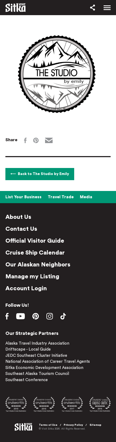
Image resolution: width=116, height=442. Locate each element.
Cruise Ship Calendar (35, 253)
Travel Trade (61, 197)
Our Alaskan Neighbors (37, 265)
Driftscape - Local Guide (28, 349)
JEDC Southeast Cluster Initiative (36, 356)
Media (86, 197)
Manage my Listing (32, 276)
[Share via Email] (49, 140)
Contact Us (21, 229)
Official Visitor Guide (34, 241)
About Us (18, 217)
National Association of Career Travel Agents (47, 361)
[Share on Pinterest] (36, 140)
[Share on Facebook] (25, 140)
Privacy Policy (73, 425)
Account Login (26, 288)
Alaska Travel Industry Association (37, 343)
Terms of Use (48, 425)
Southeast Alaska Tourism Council (37, 374)
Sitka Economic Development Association (44, 368)
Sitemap (95, 425)
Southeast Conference (26, 380)
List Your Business (23, 197)
